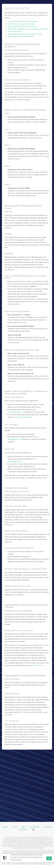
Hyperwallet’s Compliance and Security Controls (25, 34)
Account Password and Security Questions (23, 21)
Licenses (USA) (34, 827)
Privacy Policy (38, 665)
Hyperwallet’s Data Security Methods (21, 36)
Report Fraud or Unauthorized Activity (21, 24)
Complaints (48, 827)
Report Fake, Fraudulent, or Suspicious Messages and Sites (28, 29)
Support (5, 827)
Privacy (14, 827)
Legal (23, 827)
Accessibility (23, 829)
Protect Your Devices (15, 31)
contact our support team (23, 417)
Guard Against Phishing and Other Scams (22, 26)
